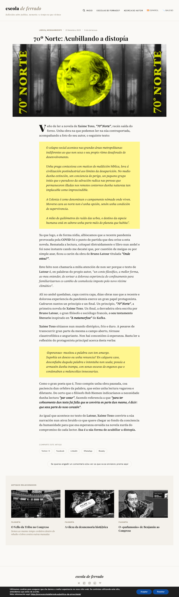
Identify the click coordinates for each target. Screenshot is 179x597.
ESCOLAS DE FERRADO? (108, 10)
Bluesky (102, 451)
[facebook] (84, 583)
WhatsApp (88, 451)
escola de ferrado (89, 576)
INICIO (89, 10)
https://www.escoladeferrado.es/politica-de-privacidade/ (56, 594)
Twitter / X (46, 451)
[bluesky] (100, 583)
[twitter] (78, 583)
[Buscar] (83, 10)
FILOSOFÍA (15, 522)
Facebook (60, 451)
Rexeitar (160, 591)
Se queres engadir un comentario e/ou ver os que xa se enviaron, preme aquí (89, 464)
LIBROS (42, 30)
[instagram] (89, 583)
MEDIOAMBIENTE (54, 30)
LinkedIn (74, 451)
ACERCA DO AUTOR (133, 10)
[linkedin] (94, 583)
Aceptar (144, 591)
